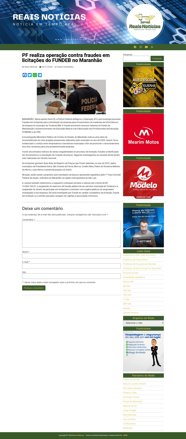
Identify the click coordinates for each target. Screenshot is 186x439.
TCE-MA (127, 295)
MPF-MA (127, 303)
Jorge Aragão (129, 410)
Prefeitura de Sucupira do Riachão (139, 264)
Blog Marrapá (129, 414)
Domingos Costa (131, 397)
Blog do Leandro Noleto (134, 383)
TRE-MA (127, 290)
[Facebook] (135, 47)
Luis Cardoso (129, 419)
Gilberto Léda (129, 392)
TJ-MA (126, 299)
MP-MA (126, 286)
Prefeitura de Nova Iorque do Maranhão (142, 268)
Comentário (28, 220)
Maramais (127, 428)
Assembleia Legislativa (134, 277)
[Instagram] (140, 47)
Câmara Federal (130, 312)
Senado (126, 308)
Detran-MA (128, 281)
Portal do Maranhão (132, 401)
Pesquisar (127, 55)
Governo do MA (130, 272)
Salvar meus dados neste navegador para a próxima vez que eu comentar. (60, 282)
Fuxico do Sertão (131, 379)
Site (24, 272)
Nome (25, 252)
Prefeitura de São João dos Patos (139, 255)
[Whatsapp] (152, 47)
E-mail (26, 262)
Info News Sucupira (132, 388)
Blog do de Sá (130, 406)
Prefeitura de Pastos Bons (135, 259)
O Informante (129, 423)
